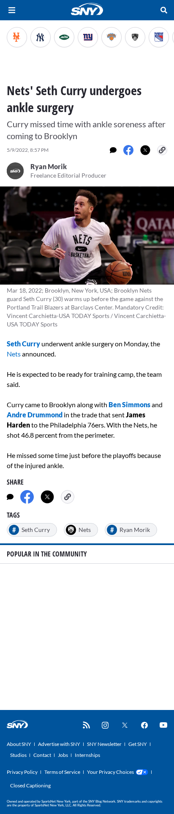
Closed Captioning (30, 785)
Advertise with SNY (59, 744)
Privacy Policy (22, 772)
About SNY (19, 744)
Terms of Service (62, 772)
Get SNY (137, 744)
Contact (42, 755)
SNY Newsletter (104, 744)
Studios (18, 755)
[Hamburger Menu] (12, 10)
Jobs (63, 755)
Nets (14, 354)
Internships (87, 755)
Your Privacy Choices (110, 772)
